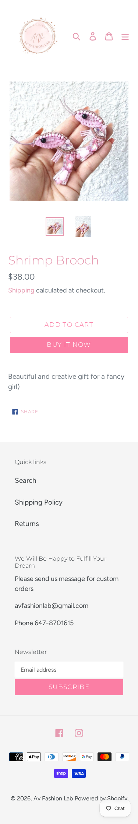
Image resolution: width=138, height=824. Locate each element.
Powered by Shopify (101, 798)
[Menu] (125, 36)
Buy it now (69, 344)
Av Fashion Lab (53, 798)
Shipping (21, 290)
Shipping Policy (39, 502)
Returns (27, 523)
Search (25, 480)
